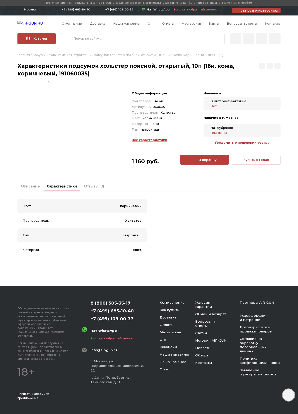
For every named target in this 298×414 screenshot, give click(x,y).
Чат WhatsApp (157, 9)
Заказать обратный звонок (195, 9)
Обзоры (202, 355)
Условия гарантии (203, 304)
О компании (72, 24)
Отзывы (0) (94, 186)
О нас (165, 369)
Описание (30, 186)
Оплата (168, 24)
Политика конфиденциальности (260, 360)
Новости (203, 348)
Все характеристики (149, 140)
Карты (214, 24)
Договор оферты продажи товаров (256, 329)
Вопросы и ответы (242, 24)
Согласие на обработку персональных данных (253, 345)
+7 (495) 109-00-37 (119, 9)
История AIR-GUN (211, 340)
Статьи (201, 333)
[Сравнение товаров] (248, 38)
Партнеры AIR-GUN (257, 302)
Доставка (97, 24)
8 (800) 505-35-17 (110, 303)
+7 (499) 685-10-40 (76, 9)
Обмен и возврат (210, 314)
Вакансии (168, 347)
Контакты (273, 24)
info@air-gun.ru (104, 350)
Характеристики (62, 186)
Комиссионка (172, 302)
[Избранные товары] (261, 38)
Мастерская (191, 24)
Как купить (169, 310)
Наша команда (173, 362)
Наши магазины (126, 24)
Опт (151, 24)
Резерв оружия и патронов (254, 317)
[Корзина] (275, 38)
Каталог (40, 38)
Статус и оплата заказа (259, 10)
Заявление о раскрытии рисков (258, 372)
